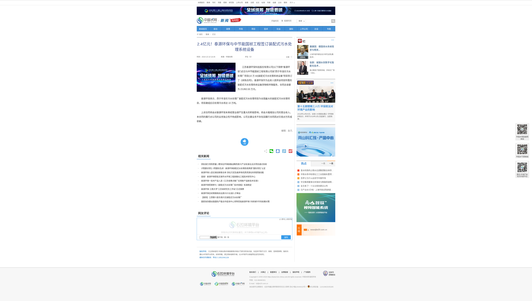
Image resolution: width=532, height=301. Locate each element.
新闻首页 (203, 29)
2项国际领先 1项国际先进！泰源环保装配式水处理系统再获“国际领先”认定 (233, 168)
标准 (263, 3)
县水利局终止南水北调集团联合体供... (317, 170)
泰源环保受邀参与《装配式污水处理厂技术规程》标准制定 (226, 185)
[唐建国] (302, 46)
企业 (280, 3)
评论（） (249, 57)
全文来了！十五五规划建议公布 (314, 186)
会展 (274, 3)
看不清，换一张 (223, 237)
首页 (201, 34)
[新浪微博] (290, 150)
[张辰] (302, 62)
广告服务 (307, 272)
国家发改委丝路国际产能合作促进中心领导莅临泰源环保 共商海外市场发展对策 (235, 201)
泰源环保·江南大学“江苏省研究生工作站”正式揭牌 (222, 189)
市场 (241, 29)
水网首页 (201, 3)
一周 (331, 163)
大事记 (263, 272)
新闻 (208, 3)
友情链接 (284, 272)
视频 (225, 3)
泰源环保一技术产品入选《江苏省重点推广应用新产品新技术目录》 (230, 181)
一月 (323, 163)
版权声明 (296, 272)
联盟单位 (273, 272)
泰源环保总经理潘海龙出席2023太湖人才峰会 (221, 193)
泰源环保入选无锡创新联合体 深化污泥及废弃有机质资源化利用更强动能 (232, 172)
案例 (285, 3)
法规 (252, 3)
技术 (266, 29)
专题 (219, 3)
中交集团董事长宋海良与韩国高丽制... (317, 182)
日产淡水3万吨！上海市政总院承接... (316, 190)
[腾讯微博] (284, 150)
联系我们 (252, 272)
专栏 (214, 3)
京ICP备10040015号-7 (298, 287)
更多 (333, 40)
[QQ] (278, 150)
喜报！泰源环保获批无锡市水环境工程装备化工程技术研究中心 (228, 176)
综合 (216, 29)
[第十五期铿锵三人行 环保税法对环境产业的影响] (315, 87)
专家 (268, 3)
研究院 (231, 3)
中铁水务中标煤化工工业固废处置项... (317, 174)
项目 (253, 29)
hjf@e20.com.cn (262, 284)
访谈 (316, 29)
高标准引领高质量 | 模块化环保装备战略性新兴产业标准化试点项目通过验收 (234, 164)
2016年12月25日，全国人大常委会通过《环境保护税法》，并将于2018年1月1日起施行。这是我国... (315, 116)
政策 (246, 3)
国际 (291, 29)
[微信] (271, 150)
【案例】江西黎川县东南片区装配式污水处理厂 (221, 197)
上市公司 (239, 3)
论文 (257, 3)
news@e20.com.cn (318, 229)
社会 (279, 29)
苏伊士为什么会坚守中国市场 (313, 178)
